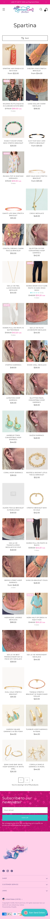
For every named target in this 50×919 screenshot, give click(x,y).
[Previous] (4, 2)
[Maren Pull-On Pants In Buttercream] (13, 314)
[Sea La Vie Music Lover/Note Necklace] (37, 314)
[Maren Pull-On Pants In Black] (37, 529)
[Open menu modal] (3, 9)
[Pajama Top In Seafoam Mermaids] (13, 162)
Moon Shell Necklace (36, 365)
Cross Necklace (37, 213)
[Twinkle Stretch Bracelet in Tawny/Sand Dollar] (37, 678)
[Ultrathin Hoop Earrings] (13, 384)
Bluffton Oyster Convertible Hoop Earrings (37, 251)
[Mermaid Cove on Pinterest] (12, 871)
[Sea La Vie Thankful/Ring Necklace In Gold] (13, 529)
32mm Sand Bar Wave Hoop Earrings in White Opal (13, 767)
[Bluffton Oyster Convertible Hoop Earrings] (37, 235)
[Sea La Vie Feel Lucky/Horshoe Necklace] (13, 272)
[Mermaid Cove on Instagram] (7, 871)
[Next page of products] (32, 780)
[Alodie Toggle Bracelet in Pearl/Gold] (13, 494)
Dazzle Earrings (36, 435)
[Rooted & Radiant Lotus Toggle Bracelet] (37, 459)
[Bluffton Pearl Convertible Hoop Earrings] (37, 384)
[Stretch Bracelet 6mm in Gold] (37, 494)
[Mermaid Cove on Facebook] (3, 871)
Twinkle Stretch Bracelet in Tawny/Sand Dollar (36, 694)
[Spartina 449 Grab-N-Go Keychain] (13, 55)
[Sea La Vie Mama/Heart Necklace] (37, 641)
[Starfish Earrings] (13, 351)
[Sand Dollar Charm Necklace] (37, 90)
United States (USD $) (13, 899)
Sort (27, 38)
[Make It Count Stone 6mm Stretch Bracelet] (13, 127)
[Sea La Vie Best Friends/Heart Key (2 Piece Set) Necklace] (13, 641)
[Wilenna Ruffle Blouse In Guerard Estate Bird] (13, 90)
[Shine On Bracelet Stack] (37, 566)
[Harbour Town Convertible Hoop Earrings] (13, 421)
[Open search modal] (40, 9)
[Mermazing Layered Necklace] (13, 603)
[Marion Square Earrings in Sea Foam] (13, 715)
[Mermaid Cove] (25, 9)
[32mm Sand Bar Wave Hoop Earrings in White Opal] (13, 750)
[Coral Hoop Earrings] (13, 459)
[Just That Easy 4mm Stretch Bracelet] (37, 127)
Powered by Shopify (9, 907)
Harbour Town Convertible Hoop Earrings (13, 437)
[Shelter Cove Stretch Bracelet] (37, 55)
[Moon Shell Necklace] (37, 351)
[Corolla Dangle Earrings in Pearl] (37, 750)
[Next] (46, 2)
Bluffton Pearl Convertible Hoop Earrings (37, 400)
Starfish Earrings (13, 365)
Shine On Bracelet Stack (37, 580)
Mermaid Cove (20, 903)
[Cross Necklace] (37, 199)
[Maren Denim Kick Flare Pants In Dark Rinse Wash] (37, 272)
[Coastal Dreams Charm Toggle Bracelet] (13, 235)
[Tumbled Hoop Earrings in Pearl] (37, 715)
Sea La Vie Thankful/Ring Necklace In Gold (13, 545)
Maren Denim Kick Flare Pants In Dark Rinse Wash (36, 288)
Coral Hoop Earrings (13, 472)
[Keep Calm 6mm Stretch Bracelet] (37, 162)
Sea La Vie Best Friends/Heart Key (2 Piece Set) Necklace (13, 657)
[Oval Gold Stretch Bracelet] (13, 678)
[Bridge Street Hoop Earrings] (13, 566)
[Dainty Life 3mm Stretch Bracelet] (13, 199)
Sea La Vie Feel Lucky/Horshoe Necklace (13, 288)
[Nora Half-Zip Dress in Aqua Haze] (37, 603)
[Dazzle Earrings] (37, 421)
